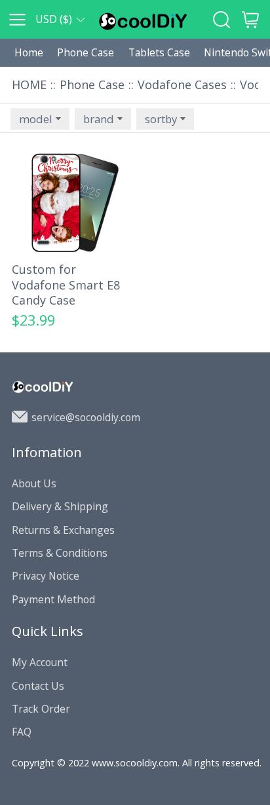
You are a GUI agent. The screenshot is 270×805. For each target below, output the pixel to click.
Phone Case (85, 52)
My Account (40, 662)
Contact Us (38, 686)
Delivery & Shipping (60, 506)
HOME (29, 84)
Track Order (41, 709)
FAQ (21, 731)
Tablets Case (159, 52)
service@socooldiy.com (85, 417)
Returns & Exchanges (63, 530)
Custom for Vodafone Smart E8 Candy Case (66, 285)
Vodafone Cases (182, 84)
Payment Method (53, 599)
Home (28, 52)
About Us (34, 483)
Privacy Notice (45, 576)
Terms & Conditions (59, 553)
